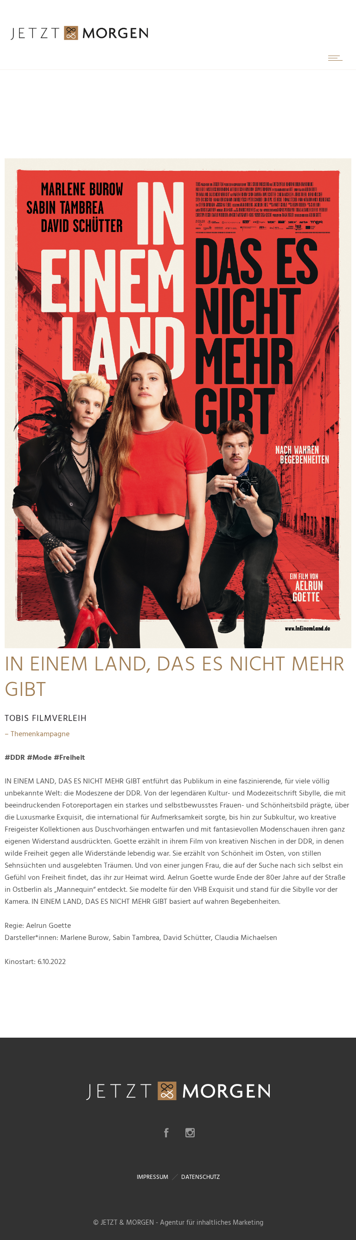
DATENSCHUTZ (200, 1177)
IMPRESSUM (152, 1177)
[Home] (78, 39)
